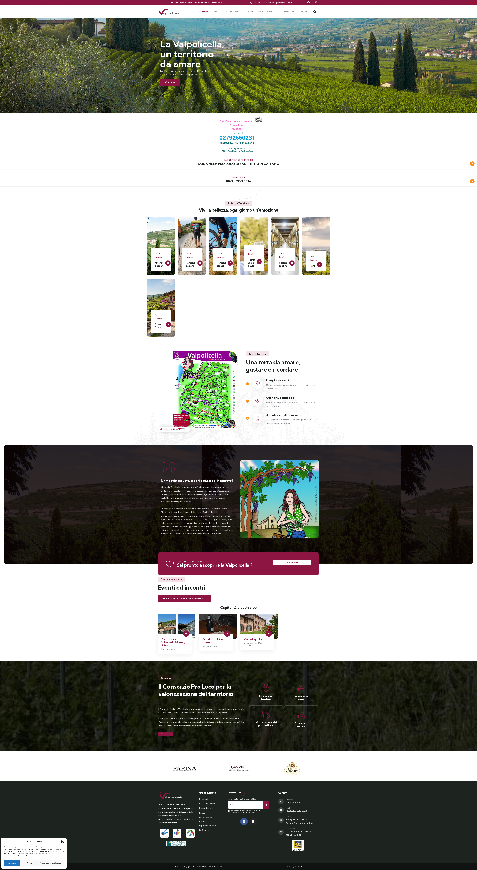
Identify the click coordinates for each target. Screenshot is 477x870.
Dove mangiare (210, 646)
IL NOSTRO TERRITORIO (189, 561)
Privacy (290, 866)
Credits (298, 866)
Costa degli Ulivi (253, 639)
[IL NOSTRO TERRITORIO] (170, 564)
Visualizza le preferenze (51, 863)
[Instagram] (316, 2)
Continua (170, 82)
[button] (63, 841)
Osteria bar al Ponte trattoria (214, 641)
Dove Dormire (168, 649)
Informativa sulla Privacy (246, 812)
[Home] (168, 11)
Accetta (12, 863)
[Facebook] (308, 2)
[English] (471, 2)
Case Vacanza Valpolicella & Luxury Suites (173, 642)
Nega (29, 863)
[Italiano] (474, 2)
